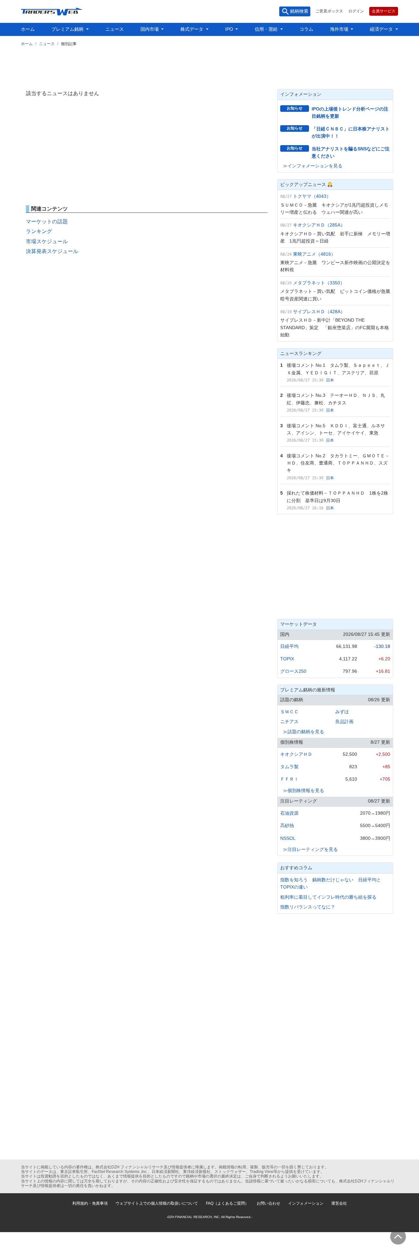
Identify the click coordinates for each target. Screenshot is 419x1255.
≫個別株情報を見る (303, 790)
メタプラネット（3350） (319, 282)
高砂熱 (287, 825)
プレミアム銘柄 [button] (68, 29)
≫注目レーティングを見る (310, 849)
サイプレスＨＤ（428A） (319, 311)
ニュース (114, 29)
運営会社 (339, 1203)
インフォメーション (305, 1203)
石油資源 (289, 813)
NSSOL (288, 838)
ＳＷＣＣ (289, 711)
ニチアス (289, 721)
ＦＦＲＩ (289, 779)
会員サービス (383, 11)
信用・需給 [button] (267, 29)
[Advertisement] (209, 66)
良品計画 (344, 721)
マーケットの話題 (47, 221)
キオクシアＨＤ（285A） (319, 225)
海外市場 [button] (340, 29)
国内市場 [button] (150, 29)
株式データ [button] (192, 29)
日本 (330, 380)
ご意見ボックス (329, 11)
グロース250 (293, 671)
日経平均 (289, 646)
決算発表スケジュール (52, 251)
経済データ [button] (382, 29)
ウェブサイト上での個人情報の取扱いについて (157, 1203)
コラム (306, 29)
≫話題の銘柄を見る (303, 731)
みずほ (342, 711)
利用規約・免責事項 (90, 1203)
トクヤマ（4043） (312, 196)
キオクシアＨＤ (296, 754)
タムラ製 (289, 766)
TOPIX (287, 658)
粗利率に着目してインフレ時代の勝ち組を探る (328, 897)
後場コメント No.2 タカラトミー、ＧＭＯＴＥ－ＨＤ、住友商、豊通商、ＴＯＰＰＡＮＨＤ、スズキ (338, 463)
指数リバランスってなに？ (307, 906)
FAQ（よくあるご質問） (227, 1203)
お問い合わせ (268, 1203)
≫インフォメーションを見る (312, 165)
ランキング (39, 231)
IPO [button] (229, 29)
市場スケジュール (47, 241)
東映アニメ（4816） (314, 254)
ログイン (356, 11)
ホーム (28, 29)
